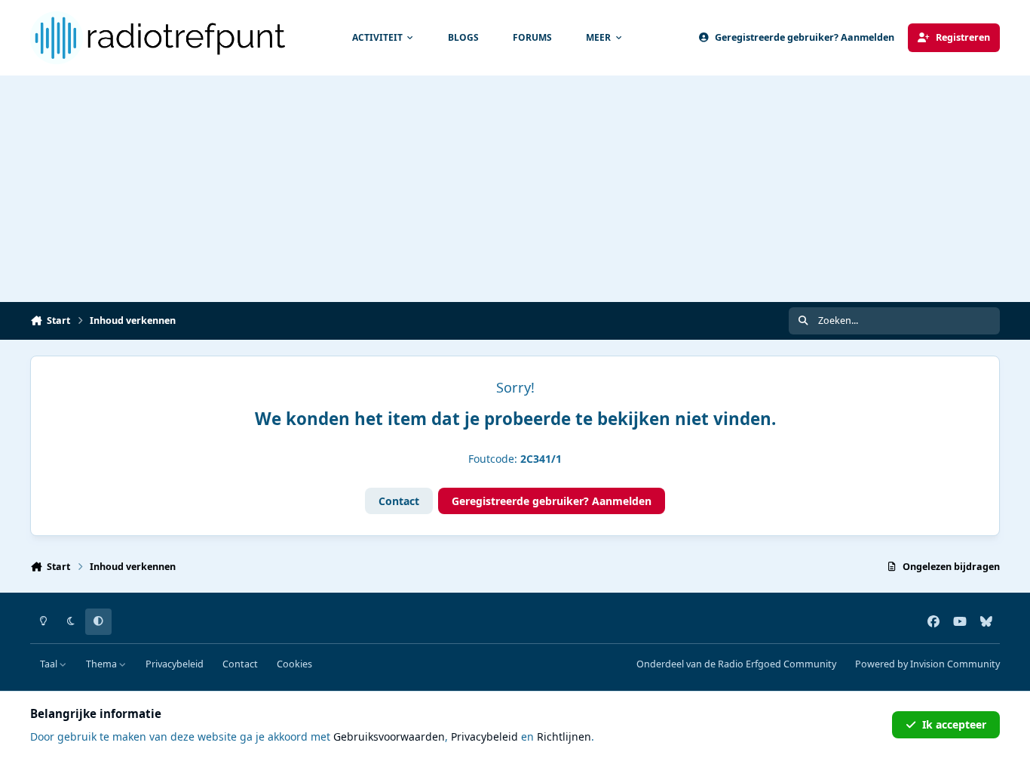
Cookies (294, 664)
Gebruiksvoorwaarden (389, 736)
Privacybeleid (175, 664)
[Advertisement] (515, 188)
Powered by (927, 664)
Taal (50, 664)
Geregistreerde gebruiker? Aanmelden (551, 501)
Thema (102, 664)
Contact (399, 501)
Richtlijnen (564, 736)
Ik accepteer (954, 724)
